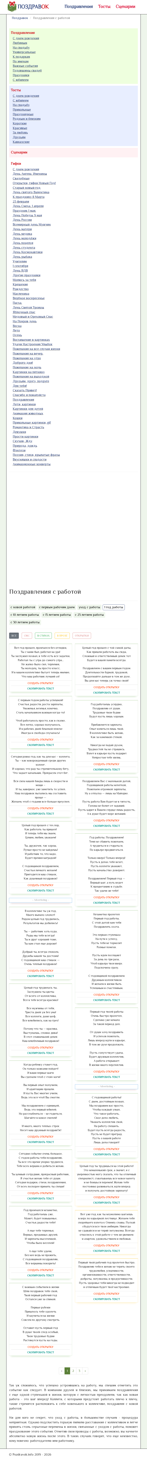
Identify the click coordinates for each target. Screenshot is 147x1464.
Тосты (104, 6)
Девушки (19, 432)
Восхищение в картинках (31, 339)
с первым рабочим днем (57, 607)
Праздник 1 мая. (24, 210)
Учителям (20, 261)
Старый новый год (27, 187)
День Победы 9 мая (27, 215)
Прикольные (22, 109)
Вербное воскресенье (29, 298)
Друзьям (19, 137)
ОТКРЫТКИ (82, 635)
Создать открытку (40, 683)
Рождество (21, 289)
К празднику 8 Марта (28, 197)
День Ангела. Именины (30, 173)
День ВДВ (20, 270)
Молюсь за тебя (24, 280)
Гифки (16, 163)
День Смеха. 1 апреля (28, 206)
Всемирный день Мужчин (32, 224)
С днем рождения (26, 38)
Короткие (20, 123)
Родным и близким (27, 118)
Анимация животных (28, 413)
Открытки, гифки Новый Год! (34, 183)
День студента (24, 247)
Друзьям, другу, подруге (31, 381)
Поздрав (33, 7)
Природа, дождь (25, 445)
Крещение (20, 284)
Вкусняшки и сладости (29, 459)
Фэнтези (19, 450)
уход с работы (89, 607)
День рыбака (22, 256)
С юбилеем (21, 80)
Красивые (20, 128)
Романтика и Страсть (28, 427)
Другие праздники (26, 275)
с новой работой (23, 607)
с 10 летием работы (25, 614)
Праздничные (23, 114)
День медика (22, 234)
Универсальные (24, 52)
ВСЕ (13, 635)
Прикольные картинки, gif (32, 422)
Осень (17, 335)
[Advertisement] (36, 529)
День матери (22, 229)
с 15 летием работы (57, 614)
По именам (21, 61)
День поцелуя (23, 243)
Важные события (25, 66)
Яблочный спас (24, 312)
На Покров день (25, 321)
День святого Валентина (31, 192)
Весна (17, 326)
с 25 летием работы (89, 614)
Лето (16, 330)
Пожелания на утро (27, 358)
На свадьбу (21, 47)
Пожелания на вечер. (28, 353)
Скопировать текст (40, 688)
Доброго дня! (23, 362)
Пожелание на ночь (27, 367)
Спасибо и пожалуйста (29, 395)
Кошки (17, 418)
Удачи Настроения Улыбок (32, 344)
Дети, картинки (24, 404)
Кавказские (21, 142)
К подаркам (21, 56)
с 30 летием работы (25, 622)
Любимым (20, 43)
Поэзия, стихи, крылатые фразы (36, 455)
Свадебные (21, 178)
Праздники (21, 75)
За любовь (20, 132)
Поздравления (79, 6)
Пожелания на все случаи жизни (36, 349)
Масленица (21, 293)
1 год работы (113, 607)
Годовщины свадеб (27, 70)
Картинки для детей (28, 409)
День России (22, 220)
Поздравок (20, 18)
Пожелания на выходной (31, 376)
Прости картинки (25, 436)
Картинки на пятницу (29, 372)
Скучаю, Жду (22, 441)
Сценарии (125, 6)
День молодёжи (24, 238)
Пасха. (17, 303)
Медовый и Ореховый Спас (33, 316)
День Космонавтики (27, 252)
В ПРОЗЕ (62, 635)
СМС (27, 635)
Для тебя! (20, 386)
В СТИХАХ (43, 635)
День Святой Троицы (28, 307)
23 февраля (21, 201)
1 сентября (20, 266)
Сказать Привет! (25, 390)
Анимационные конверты (32, 464)
